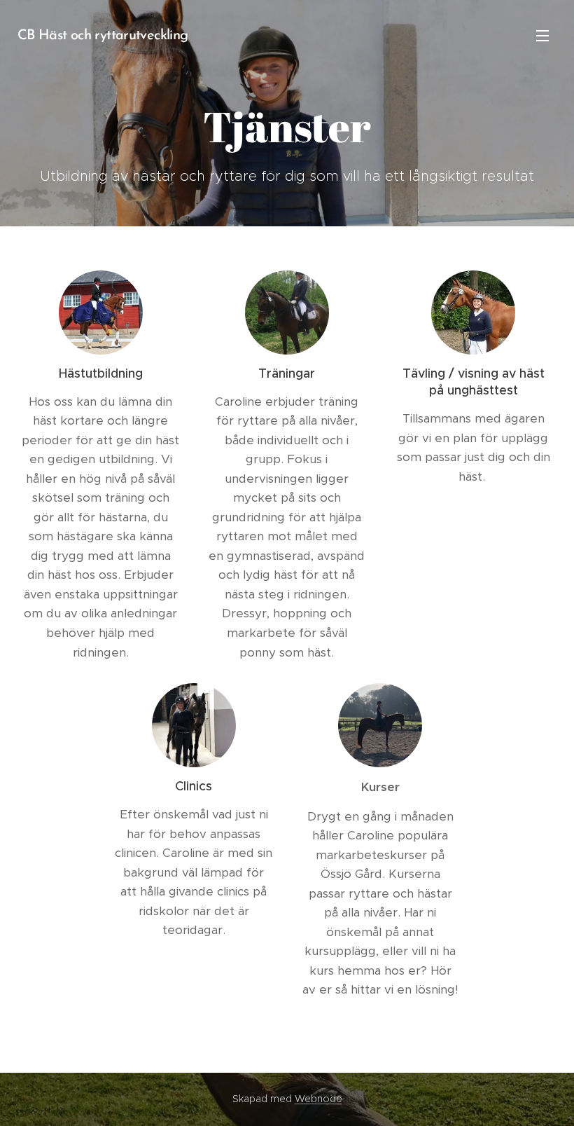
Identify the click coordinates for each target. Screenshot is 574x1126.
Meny (542, 35)
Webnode (318, 1098)
